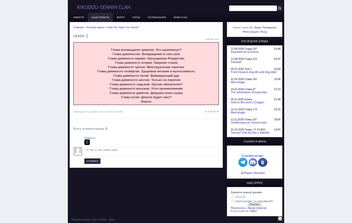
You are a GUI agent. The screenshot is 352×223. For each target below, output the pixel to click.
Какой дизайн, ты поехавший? (254, 200)
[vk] (262, 165)
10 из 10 (240, 196)
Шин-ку (102, 111)
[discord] (252, 165)
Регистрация (250, 31)
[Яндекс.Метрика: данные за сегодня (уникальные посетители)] (253, 172)
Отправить (92, 161)
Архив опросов (257, 207)
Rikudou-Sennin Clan (104, 7)
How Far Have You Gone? (123, 27)
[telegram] (242, 165)
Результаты (238, 207)
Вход (264, 31)
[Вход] (87, 142)
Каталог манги (95, 27)
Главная (78, 27)
